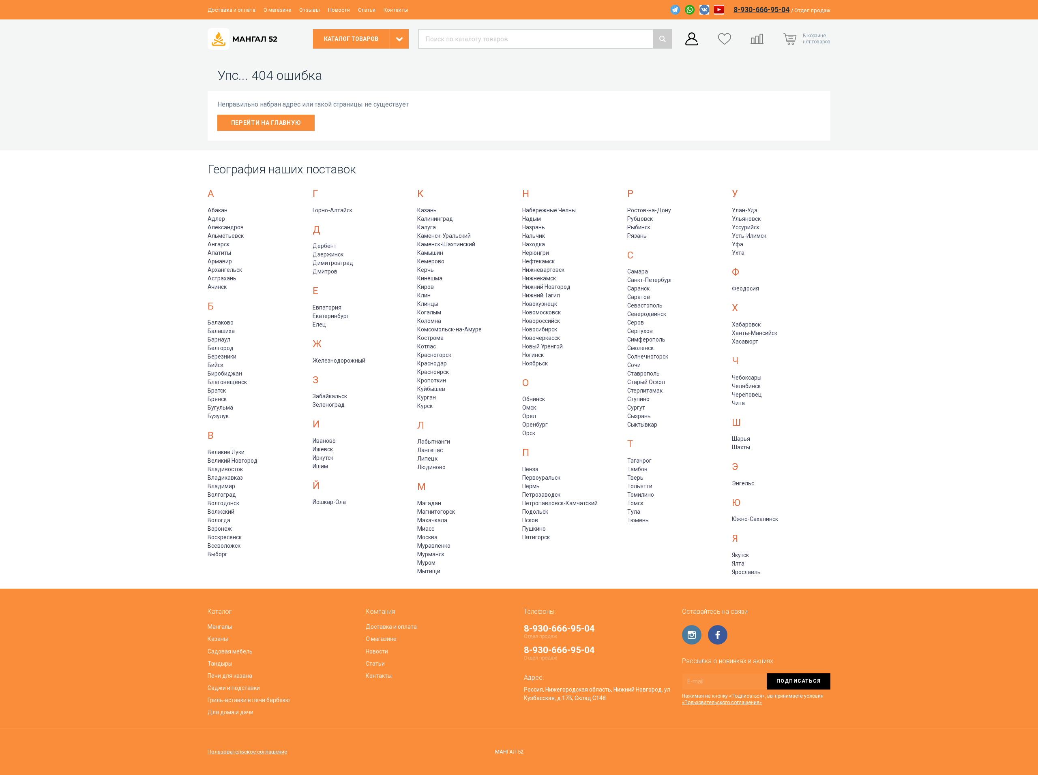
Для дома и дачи (230, 712)
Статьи (366, 10)
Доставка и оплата (231, 10)
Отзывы (309, 10)
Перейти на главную (266, 123)
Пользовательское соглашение (247, 752)
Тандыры (220, 663)
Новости (339, 10)
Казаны (218, 639)
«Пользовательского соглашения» (722, 702)
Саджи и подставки (234, 688)
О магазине (277, 10)
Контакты (396, 10)
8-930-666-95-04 (761, 9)
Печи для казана (230, 676)
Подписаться (798, 681)
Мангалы (220, 626)
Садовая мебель (230, 651)
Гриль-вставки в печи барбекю (249, 700)
